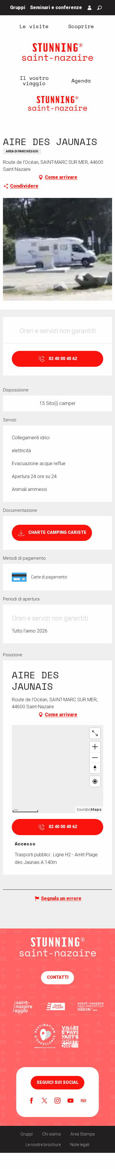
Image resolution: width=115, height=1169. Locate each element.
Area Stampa (82, 1134)
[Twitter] (44, 1101)
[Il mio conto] (89, 7)
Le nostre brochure (43, 1144)
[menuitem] (34, 26)
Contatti (57, 977)
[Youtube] (70, 1101)
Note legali (79, 1144)
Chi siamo (51, 1134)
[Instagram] (57, 1101)
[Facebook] (31, 1101)
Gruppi (26, 1134)
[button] (99, 7)
